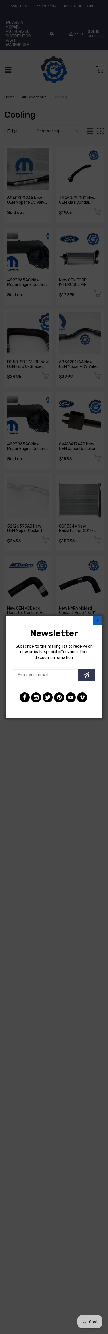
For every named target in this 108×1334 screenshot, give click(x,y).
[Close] (97, 620)
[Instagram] (36, 697)
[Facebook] (25, 697)
